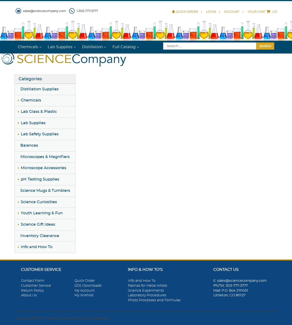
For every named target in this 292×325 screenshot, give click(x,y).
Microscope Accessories (43, 168)
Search (265, 46)
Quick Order (187, 11)
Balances (29, 146)
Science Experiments (146, 290)
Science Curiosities (39, 202)
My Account (84, 290)
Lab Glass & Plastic (39, 112)
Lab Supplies (60, 47)
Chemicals (28, 47)
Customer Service (36, 285)
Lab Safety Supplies (40, 134)
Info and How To (36, 247)
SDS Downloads (88, 285)
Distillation (92, 47)
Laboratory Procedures (147, 295)
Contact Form (32, 280)
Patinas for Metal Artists (147, 285)
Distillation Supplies (39, 89)
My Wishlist (84, 295)
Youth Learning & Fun (42, 213)
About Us (29, 295)
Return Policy (32, 290)
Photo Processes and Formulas (154, 300)
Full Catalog (124, 47)
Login (211, 11)
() (262, 11)
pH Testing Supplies (40, 179)
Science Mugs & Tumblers (45, 191)
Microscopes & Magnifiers (45, 157)
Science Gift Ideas (38, 225)
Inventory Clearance (39, 236)
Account (231, 11)
